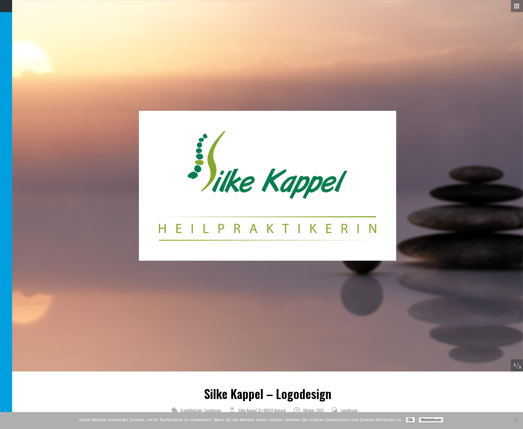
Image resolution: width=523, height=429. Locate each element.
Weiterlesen (431, 419)
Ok (410, 419)
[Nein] (515, 420)
